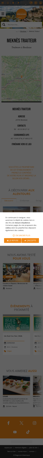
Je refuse (14, 240)
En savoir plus (23, 235)
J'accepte (31, 240)
